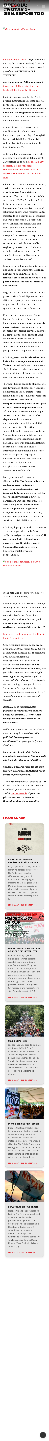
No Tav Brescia (19, 793)
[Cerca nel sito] (37, 6)
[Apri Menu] (43, 6)
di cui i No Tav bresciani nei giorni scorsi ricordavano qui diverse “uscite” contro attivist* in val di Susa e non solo (23, 169)
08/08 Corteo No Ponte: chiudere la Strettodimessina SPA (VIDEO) (23, 862)
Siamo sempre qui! (18, 1041)
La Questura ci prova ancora (23, 1207)
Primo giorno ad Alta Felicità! (23, 1124)
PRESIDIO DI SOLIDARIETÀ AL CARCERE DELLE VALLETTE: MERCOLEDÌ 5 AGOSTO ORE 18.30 (24, 952)
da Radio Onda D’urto (14, 59)
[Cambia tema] (43, 1435)
